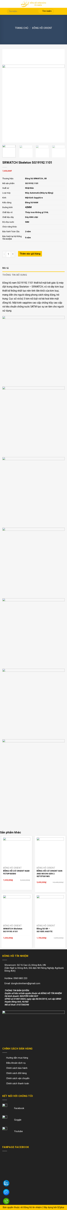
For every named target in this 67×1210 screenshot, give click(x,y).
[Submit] (45, 11)
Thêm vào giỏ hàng (30, 253)
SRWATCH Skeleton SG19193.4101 (12, 930)
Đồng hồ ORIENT (42, 27)
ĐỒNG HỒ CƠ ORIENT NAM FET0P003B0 (16, 872)
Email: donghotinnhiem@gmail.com (22, 983)
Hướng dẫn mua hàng (17, 1058)
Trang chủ (21, 27)
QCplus (60, 1207)
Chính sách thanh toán (17, 1083)
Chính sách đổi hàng (16, 1073)
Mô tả (5, 268)
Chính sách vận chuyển (17, 1078)
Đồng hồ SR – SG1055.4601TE (45, 930)
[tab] (33, 268)
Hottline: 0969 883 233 (16, 978)
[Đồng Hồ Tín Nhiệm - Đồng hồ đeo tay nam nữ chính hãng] (33, 4)
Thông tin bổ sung (14, 274)
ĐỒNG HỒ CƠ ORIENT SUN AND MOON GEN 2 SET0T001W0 (49, 873)
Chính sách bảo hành (16, 1068)
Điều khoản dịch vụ (16, 1063)
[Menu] (4, 4)
